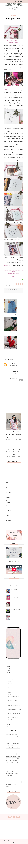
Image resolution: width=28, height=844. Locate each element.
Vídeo (7, 523)
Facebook (8, 456)
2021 (8, 666)
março (9, 719)
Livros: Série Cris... (14, 589)
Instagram (8, 451)
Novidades (13, 764)
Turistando (8, 520)
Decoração (8, 490)
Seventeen (18, 239)
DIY (6, 487)
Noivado (8, 764)
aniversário (8, 62)
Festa (7, 500)
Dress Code (11, 745)
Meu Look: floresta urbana (10, 332)
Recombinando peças (10, 773)
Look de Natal (9, 756)
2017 (8, 674)
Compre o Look (9, 736)
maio (9, 692)
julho (9, 688)
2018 (8, 672)
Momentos (8, 515)
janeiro (9, 723)
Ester (7, 749)
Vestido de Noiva (9, 784)
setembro (10, 685)
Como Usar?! (8, 484)
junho (9, 690)
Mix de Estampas (15, 760)
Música (17, 762)
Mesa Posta (8, 758)
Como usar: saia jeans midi (10, 314)
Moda (5, 285)
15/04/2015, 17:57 (12, 365)
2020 (8, 668)
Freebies (7, 505)
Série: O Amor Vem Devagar (11, 777)
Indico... (13, 15)
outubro (9, 683)
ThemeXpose (10, 840)
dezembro (10, 679)
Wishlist (8, 786)
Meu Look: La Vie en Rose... (13, 702)
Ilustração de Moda (15, 751)
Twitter (19, 456)
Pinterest (14, 451)
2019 (8, 670)
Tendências (12, 782)
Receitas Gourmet (9, 771)
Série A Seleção (9, 775)
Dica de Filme (8, 492)
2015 (8, 677)
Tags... (7, 782)
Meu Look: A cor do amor (10, 351)
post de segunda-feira (10, 45)
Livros (12, 283)
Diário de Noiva (9, 495)
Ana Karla (12, 363)
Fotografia (8, 502)
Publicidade (8, 518)
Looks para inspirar (17, 756)
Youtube (19, 451)
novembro (10, 681)
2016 (8, 676)
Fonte (8, 108)
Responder (21, 380)
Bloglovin (14, 456)
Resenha (8, 285)
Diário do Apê (16, 741)
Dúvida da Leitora (9, 747)
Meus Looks (8, 510)
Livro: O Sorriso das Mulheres (13, 717)
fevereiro (10, 721)
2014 (8, 724)
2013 (8, 726)
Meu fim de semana (15, 758)
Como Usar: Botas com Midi (16, 602)
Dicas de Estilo (16, 743)
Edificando (8, 497)
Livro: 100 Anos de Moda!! (13, 700)
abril (9, 694)
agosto (9, 687)
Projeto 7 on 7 (9, 769)
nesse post (6, 56)
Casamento (8, 482)
